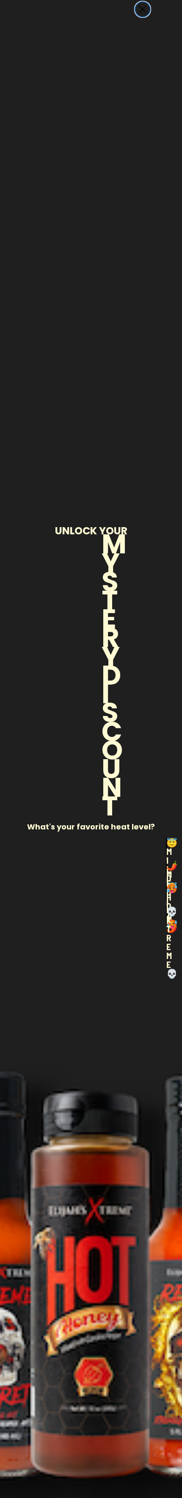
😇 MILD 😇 (166, 846)
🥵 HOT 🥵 (166, 892)
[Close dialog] (142, 9)
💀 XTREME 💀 (166, 915)
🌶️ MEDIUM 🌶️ (166, 869)
